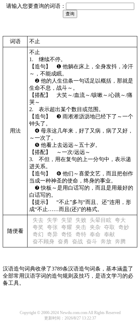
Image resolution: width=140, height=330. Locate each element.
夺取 (109, 227)
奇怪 (66, 234)
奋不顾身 (43, 241)
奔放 (106, 241)
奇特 (80, 234)
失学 (52, 220)
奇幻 (38, 234)
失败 (80, 220)
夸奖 (38, 227)
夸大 (120, 220)
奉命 (95, 234)
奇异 (52, 234)
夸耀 (66, 227)
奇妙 (123, 227)
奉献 (109, 234)
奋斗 (91, 241)
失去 (38, 220)
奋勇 (63, 241)
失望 (66, 220)
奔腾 (120, 241)
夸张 (52, 227)
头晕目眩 (100, 220)
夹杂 (95, 227)
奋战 (77, 241)
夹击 (80, 227)
